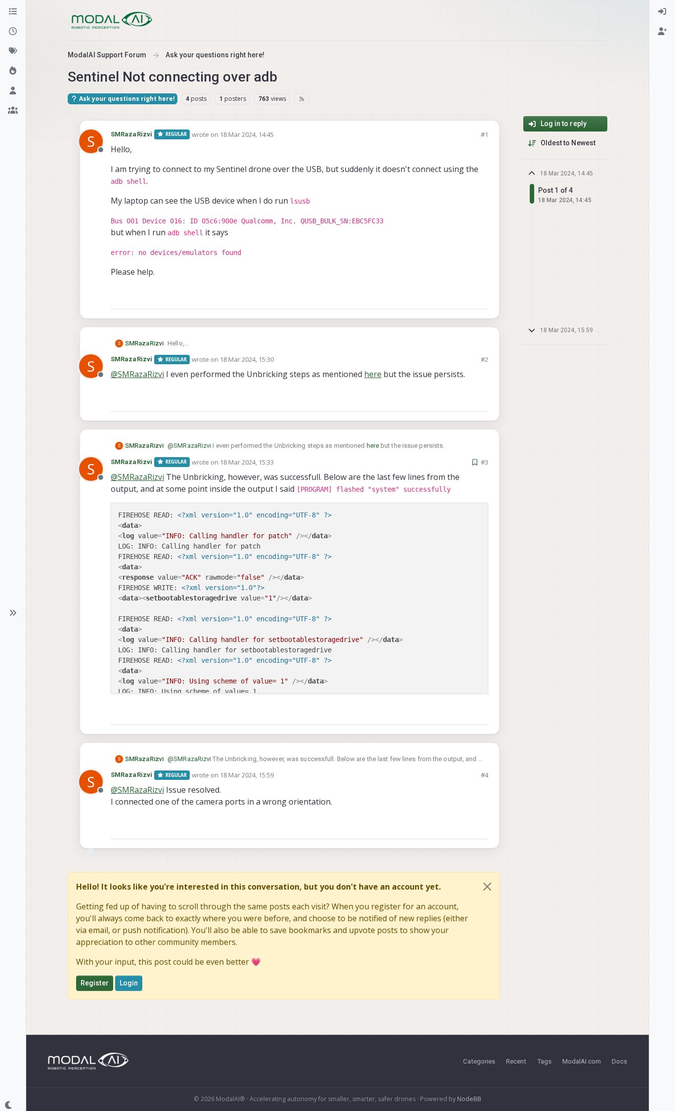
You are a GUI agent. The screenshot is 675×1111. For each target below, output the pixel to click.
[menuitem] (662, 12)
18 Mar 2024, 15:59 (247, 774)
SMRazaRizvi (131, 134)
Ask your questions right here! (126, 98)
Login (129, 983)
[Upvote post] (445, 297)
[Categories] (13, 12)
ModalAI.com (581, 1061)
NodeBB (469, 1099)
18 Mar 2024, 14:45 (247, 134)
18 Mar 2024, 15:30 (247, 359)
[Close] (487, 886)
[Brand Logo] (112, 20)
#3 (484, 462)
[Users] (13, 91)
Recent (516, 1061)
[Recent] (13, 32)
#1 (484, 134)
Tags (544, 1061)
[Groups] (13, 111)
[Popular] (13, 71)
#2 (484, 359)
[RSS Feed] (301, 98)
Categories (479, 1061)
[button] (13, 613)
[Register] (662, 32)
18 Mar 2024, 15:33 (247, 462)
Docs (619, 1061)
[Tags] (13, 51)
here (372, 374)
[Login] (662, 12)
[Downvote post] (480, 297)
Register (95, 983)
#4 (484, 774)
